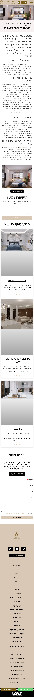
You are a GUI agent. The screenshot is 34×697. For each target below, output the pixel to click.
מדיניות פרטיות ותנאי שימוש (17, 597)
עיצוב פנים (11, 148)
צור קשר (17, 589)
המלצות (17, 581)
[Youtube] (17, 549)
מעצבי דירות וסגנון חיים (17, 662)
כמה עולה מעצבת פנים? (17, 658)
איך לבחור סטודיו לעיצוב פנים (17, 682)
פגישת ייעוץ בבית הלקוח (17, 630)
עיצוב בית (17, 429)
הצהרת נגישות (17, 593)
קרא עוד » (17, 294)
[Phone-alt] (19, 2)
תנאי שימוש (17, 601)
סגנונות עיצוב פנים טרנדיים (17, 678)
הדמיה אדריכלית (17, 650)
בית (17, 569)
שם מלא (30, 479)
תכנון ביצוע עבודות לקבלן (17, 634)
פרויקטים (17, 577)
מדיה (17, 585)
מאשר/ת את (19, 514)
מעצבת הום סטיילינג (17, 666)
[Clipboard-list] (25, 2)
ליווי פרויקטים (17, 618)
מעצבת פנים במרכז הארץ (17, 670)
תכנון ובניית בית (17, 642)
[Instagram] (23, 549)
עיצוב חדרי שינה (17, 280)
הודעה (31, 502)
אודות (17, 573)
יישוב (31, 497)
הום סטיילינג (17, 614)
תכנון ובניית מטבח (17, 638)
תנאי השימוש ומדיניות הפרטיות (15, 514)
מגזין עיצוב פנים (21, 23)
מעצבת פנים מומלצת (17, 674)
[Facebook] (10, 549)
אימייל (31, 491)
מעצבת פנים (22, 148)
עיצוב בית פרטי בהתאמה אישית (17, 360)
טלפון (31, 485)
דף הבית (29, 23)
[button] (31, 2)
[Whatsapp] (22, 2)
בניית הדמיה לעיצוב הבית (17, 610)
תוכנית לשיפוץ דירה (17, 654)
